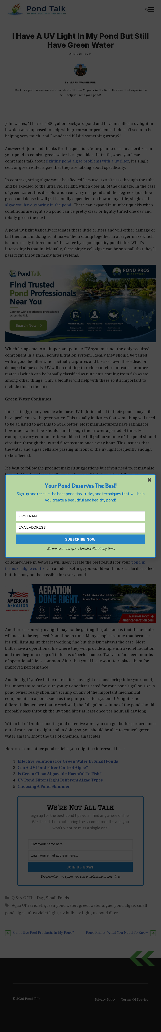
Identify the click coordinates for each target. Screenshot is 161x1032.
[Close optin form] (150, 480)
